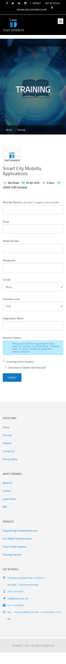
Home (9, 129)
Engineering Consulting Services (20, 530)
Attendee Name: (31, 202)
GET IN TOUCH (52, 3)
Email (6, 221)
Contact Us (9, 451)
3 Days (50, 183)
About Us (7, 482)
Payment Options (12, 338)
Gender (7, 280)
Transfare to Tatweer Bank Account (27, 367)
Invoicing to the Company (20, 361)
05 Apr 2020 (33, 183)
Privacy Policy (10, 459)
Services (7, 435)
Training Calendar (12, 554)
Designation (9, 260)
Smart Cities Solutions (15, 546)
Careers (7, 490)
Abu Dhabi (13, 183)
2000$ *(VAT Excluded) (15, 187)
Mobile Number (11, 241)
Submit (12, 377)
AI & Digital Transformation (17, 538)
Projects (7, 443)
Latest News (9, 499)
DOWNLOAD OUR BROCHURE (32, 9)
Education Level (11, 299)
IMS (5, 506)
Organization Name (13, 318)
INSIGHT (37, 3)
